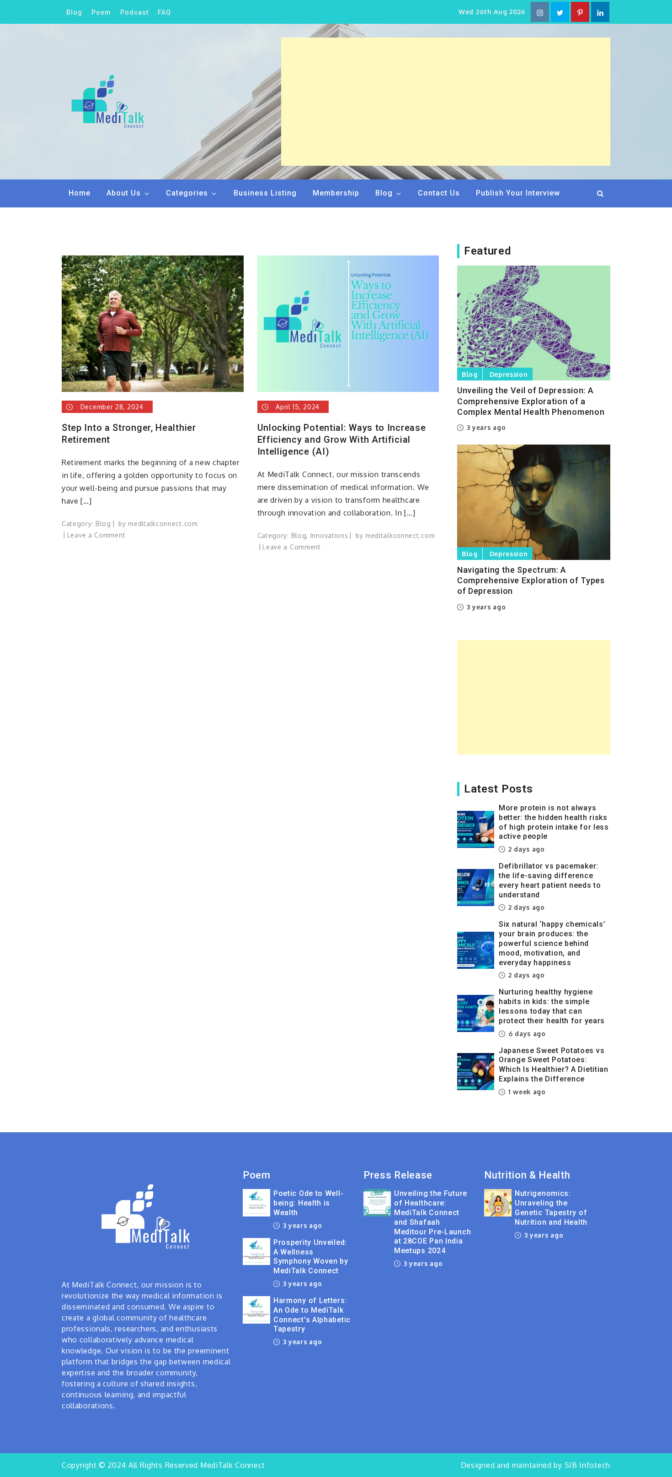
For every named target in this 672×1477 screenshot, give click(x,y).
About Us (124, 193)
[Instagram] (540, 12)
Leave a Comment (96, 535)
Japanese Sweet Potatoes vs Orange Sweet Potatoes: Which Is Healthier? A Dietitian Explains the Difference (553, 1064)
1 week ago (526, 1092)
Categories (187, 193)
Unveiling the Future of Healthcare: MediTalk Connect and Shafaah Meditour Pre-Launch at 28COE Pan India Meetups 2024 (432, 1222)
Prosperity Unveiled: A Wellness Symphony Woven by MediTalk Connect (310, 1256)
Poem (101, 12)
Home (80, 193)
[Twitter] (560, 12)
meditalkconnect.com (162, 523)
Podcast (134, 12)
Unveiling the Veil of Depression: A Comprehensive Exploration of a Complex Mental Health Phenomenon (530, 401)
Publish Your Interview (518, 193)
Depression (509, 374)
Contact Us (439, 193)
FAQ (164, 12)
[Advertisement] (445, 102)
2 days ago (525, 849)
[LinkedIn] (600, 12)
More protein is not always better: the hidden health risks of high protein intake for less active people (554, 822)
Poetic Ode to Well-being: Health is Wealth (308, 1203)
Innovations (329, 535)
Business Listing (265, 193)
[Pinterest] (580, 12)
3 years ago (485, 427)
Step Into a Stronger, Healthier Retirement (129, 433)
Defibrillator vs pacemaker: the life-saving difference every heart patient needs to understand (550, 880)
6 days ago (526, 1033)
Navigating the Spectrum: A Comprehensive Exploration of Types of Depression (531, 580)
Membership (336, 193)
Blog (74, 12)
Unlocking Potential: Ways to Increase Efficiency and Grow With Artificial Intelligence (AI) (341, 439)
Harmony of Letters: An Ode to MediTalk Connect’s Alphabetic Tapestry (312, 1314)
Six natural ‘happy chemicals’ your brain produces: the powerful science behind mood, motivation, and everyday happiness (552, 943)
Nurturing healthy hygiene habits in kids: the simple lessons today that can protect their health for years (552, 1006)
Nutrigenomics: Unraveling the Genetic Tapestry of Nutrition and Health (551, 1207)
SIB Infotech (587, 1465)
